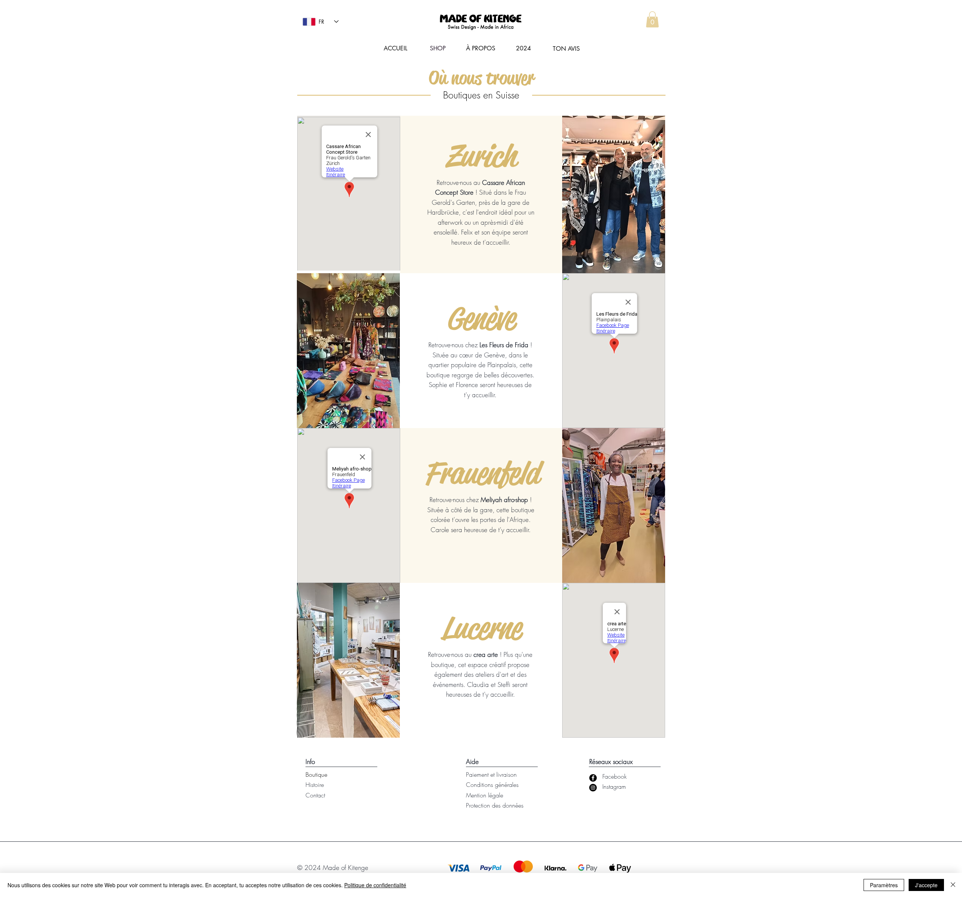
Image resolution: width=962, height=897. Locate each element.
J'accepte (926, 885)
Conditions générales (492, 785)
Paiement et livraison (491, 774)
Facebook (614, 776)
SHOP (438, 48)
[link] (652, 19)
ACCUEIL (395, 48)
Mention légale (484, 795)
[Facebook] (593, 778)
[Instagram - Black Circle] (593, 787)
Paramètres (884, 885)
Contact (315, 795)
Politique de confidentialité (375, 885)
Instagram (614, 786)
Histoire (315, 785)
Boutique (316, 774)
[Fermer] (952, 885)
